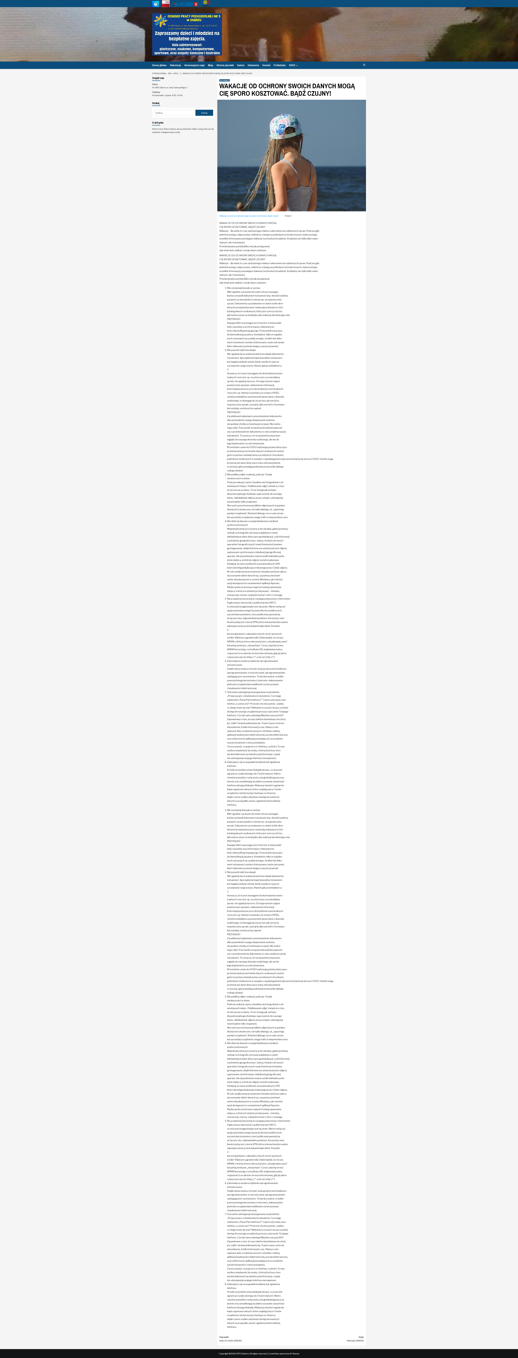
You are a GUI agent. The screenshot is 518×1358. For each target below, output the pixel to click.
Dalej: (355, 1339)
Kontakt (266, 65)
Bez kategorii (224, 80)
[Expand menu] (296, 65)
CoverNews (273, 1353)
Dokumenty (253, 65)
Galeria (240, 65)
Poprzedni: (230, 1339)
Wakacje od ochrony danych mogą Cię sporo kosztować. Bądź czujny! (249, 216)
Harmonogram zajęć (194, 65)
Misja (210, 65)
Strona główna (159, 65)
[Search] (364, 65)
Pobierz (288, 216)
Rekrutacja (175, 65)
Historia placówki (225, 65)
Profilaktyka (280, 65)
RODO (292, 65)
